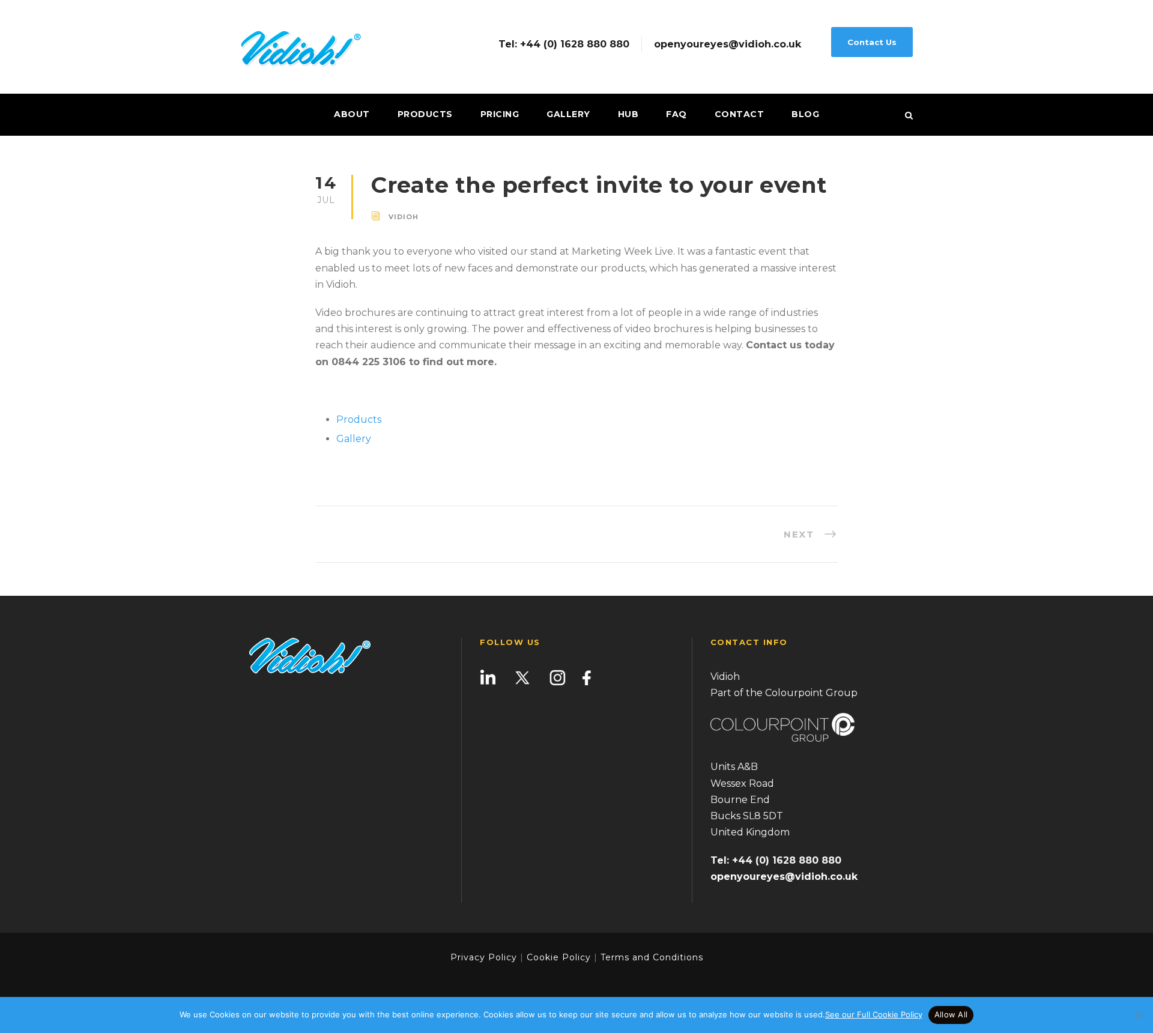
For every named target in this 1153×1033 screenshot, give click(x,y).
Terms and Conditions (650, 957)
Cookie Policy (559, 957)
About (352, 114)
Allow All (950, 1014)
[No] (1138, 1015)
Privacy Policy (483, 957)
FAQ (676, 114)
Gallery (568, 114)
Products (425, 114)
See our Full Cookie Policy (873, 1014)
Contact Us (872, 42)
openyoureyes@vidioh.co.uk (727, 44)
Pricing (499, 114)
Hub (628, 114)
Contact (739, 114)
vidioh (404, 217)
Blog (805, 114)
